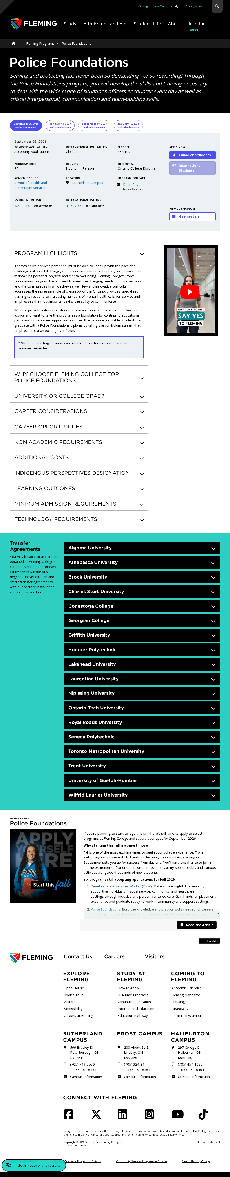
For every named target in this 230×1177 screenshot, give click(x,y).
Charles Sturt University (96, 591)
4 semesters (189, 216)
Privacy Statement (209, 1142)
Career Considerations (50, 411)
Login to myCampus (187, 1015)
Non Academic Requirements (58, 442)
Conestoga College (90, 606)
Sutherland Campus (87, 182)
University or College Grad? (59, 396)
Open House (74, 988)
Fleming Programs (40, 43)
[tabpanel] (115, 182)
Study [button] (70, 23)
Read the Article (199, 925)
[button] (217, 6)
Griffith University (89, 635)
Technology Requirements (55, 519)
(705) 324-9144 (136, 1064)
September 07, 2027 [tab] (94, 125)
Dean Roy (130, 184)
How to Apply (128, 988)
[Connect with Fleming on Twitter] (97, 1117)
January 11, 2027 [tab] (60, 125)
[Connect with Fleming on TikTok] (205, 1117)
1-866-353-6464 (83, 1069)
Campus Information (86, 1076)
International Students (190, 168)
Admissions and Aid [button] (105, 23)
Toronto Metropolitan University (106, 751)
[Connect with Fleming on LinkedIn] (124, 1117)
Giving (143, 6)
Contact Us (78, 956)
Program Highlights (45, 253)
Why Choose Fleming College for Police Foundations (66, 377)
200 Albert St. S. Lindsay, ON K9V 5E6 (136, 1052)
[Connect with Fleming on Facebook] (70, 1117)
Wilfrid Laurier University (98, 795)
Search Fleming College (196, 1161)
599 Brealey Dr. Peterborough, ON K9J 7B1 (85, 1052)
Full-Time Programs (133, 995)
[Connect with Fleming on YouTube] (179, 1117)
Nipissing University (91, 693)
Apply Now (194, 6)
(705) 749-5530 (82, 1064)
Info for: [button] (197, 26)
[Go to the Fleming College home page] (34, 958)
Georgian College (89, 620)
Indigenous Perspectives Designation (72, 472)
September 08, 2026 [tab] (26, 125)
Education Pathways (134, 1015)
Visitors (155, 956)
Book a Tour (73, 995)
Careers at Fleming (78, 1015)
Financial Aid (181, 1008)
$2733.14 (22, 205)
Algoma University (90, 548)
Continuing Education (134, 1001)
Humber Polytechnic (92, 649)
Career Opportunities (48, 426)
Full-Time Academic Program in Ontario (77, 1161)
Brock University (87, 577)
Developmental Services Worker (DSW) (121, 886)
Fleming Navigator (186, 995)
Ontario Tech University (96, 708)
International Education (136, 1008)
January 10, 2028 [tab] (128, 125)
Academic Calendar (186, 988)
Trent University (87, 766)
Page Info (212, 940)
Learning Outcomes (44, 488)
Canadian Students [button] (195, 155)
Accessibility (73, 1008)
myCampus (163, 6)
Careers (121, 956)
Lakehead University (92, 664)
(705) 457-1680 (190, 1064)
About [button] (174, 23)
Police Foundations (76, 43)
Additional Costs (41, 457)
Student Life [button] (147, 23)
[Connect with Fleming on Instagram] (151, 1117)
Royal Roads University (95, 722)
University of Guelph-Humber (102, 780)
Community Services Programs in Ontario (141, 1161)
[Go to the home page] (34, 24)
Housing (178, 1001)
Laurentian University (93, 679)
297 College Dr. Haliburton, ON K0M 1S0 (190, 1052)
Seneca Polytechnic (91, 737)
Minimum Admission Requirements (65, 503)
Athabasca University (93, 562)
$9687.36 (73, 205)
